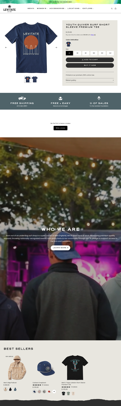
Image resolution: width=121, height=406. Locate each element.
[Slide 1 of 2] (27, 79)
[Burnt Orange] (49, 391)
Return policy (71, 80)
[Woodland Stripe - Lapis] (15, 389)
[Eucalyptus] (68, 393)
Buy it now (90, 65)
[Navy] (34, 391)
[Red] (39, 391)
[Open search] (112, 9)
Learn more (59, 247)
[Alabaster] (73, 393)
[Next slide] (57, 48)
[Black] (44, 391)
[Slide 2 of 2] (35, 79)
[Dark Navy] (10, 389)
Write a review (60, 128)
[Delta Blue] (68, 44)
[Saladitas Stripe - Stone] (5, 389)
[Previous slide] (6, 48)
